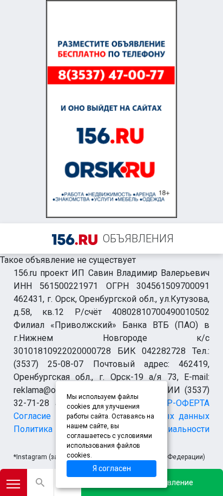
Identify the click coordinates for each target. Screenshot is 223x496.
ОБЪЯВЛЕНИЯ (138, 238)
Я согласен (112, 468)
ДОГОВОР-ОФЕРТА (170, 403)
